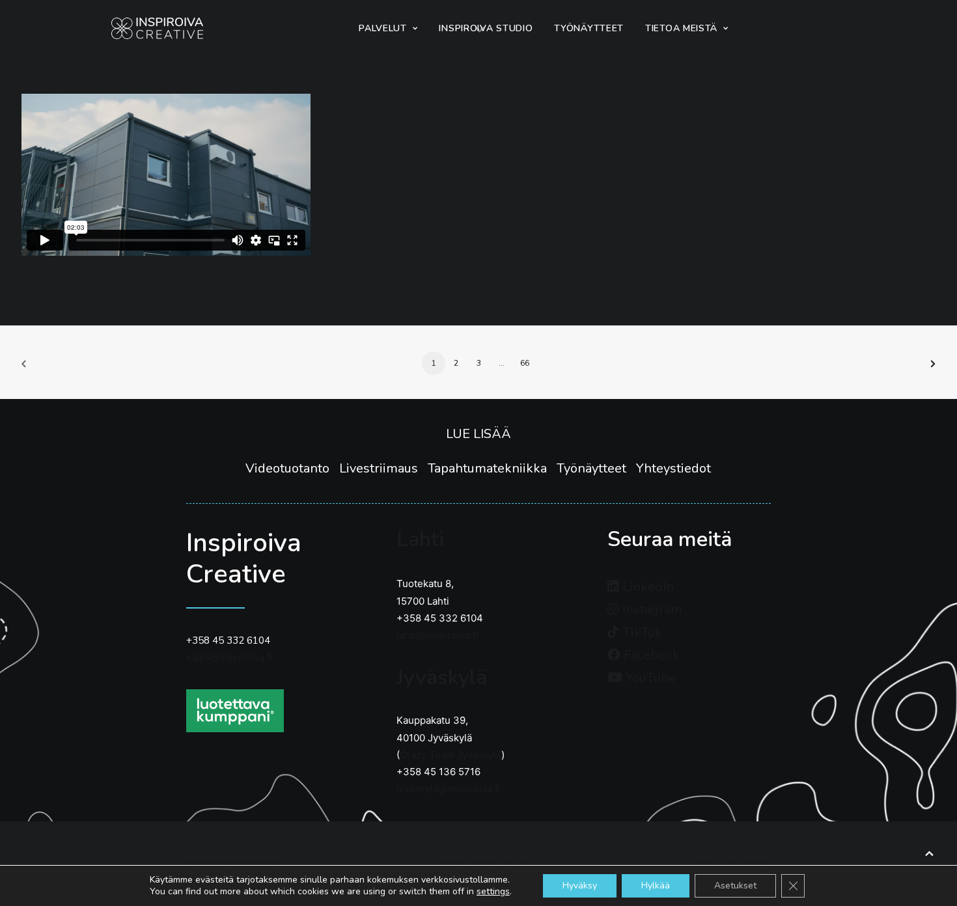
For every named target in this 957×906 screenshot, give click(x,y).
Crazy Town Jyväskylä (450, 754)
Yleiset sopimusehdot (228, 863)
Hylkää (655, 885)
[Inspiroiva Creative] (157, 28)
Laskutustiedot (728, 863)
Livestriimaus (383, 468)
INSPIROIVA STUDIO (486, 28)
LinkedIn (646, 587)
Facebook (650, 655)
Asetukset (735, 885)
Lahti (420, 539)
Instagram (650, 609)
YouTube (649, 678)
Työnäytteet (596, 468)
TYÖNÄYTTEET (589, 28)
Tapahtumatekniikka (492, 468)
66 (524, 363)
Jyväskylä (441, 677)
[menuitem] (388, 28)
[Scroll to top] (929, 851)
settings (493, 892)
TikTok (640, 632)
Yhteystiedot (673, 468)
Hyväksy (579, 885)
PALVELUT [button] (383, 28)
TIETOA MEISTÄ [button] (681, 28)
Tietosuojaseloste (478, 863)
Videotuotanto (292, 468)
